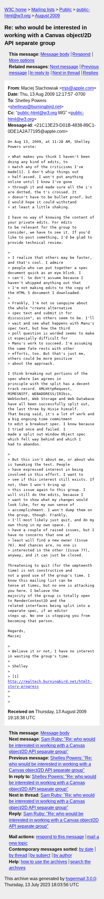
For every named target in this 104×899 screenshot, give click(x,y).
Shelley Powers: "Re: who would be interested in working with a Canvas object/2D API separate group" (50, 764)
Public (65, 9)
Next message (64, 66)
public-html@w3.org (37, 112)
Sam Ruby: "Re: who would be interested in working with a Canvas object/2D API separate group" (52, 745)
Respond (81, 54)
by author (63, 855)
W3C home (15, 9)
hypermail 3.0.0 (81, 878)
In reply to (39, 72)
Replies (90, 72)
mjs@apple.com (78, 88)
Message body (54, 54)
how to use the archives (44, 861)
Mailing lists (43, 9)
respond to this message (60, 836)
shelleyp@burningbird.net (35, 106)
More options (21, 60)
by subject (40, 855)
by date (86, 849)
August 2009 (47, 15)
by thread (18, 855)
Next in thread (66, 72)
